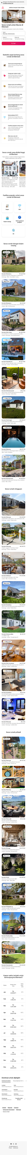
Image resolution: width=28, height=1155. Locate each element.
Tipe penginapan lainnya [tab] (18, 1080)
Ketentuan (15, 1148)
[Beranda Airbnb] (3, 7)
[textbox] (7, 39)
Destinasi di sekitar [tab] (6, 1080)
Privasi (10, 1148)
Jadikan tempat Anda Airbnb (16, 7)
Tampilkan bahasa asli (8, 3)
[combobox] (13, 34)
